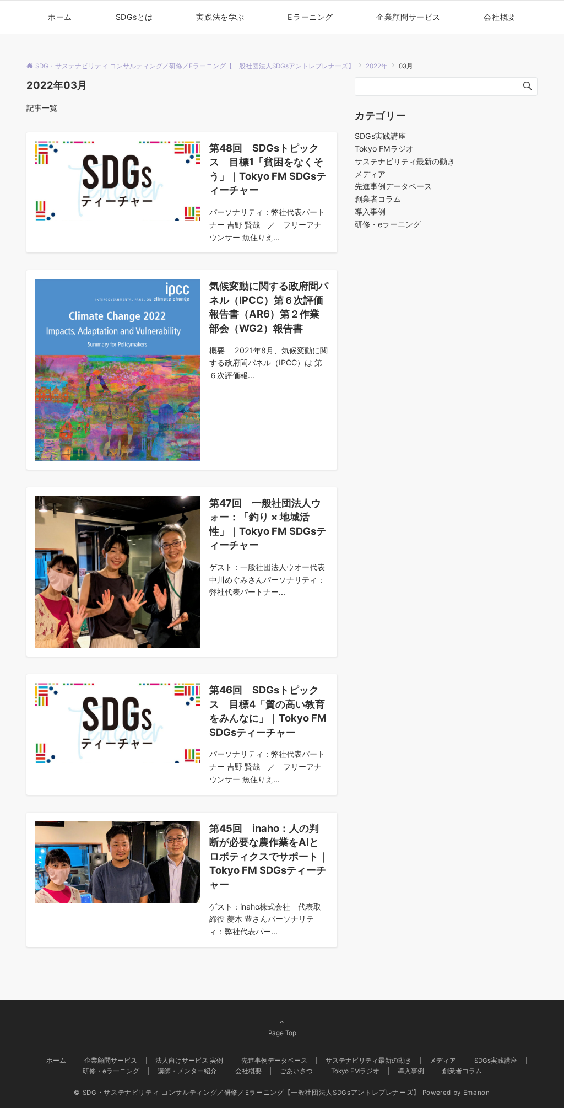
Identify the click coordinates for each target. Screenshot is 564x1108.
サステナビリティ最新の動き (405, 161)
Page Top (282, 1033)
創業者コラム (378, 198)
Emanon (476, 1092)
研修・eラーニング (388, 224)
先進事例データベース (393, 186)
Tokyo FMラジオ (384, 148)
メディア (370, 174)
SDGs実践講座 (380, 136)
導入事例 (370, 211)
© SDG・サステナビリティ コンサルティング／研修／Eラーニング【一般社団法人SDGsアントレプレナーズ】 (247, 1092)
